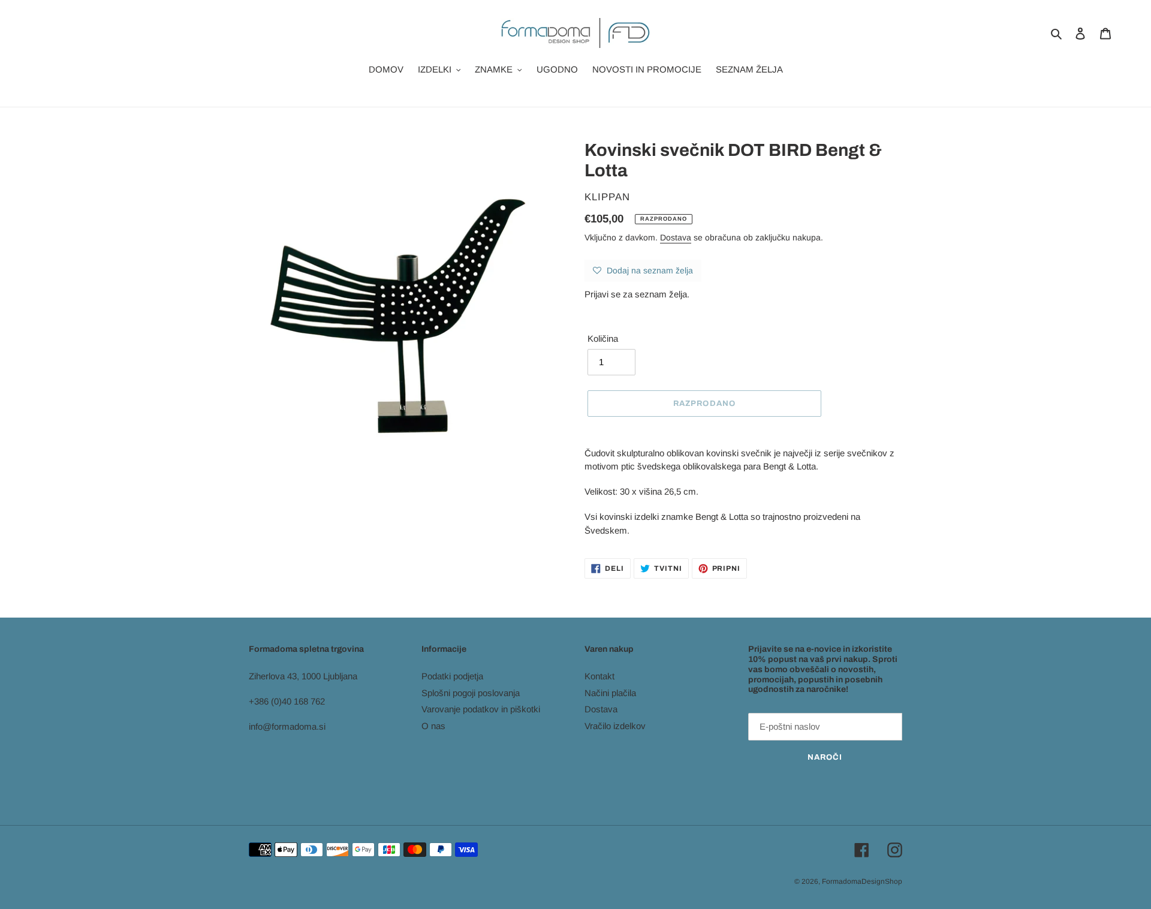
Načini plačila (610, 693)
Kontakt (599, 676)
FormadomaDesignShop (862, 881)
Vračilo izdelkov (615, 726)
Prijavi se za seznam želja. (636, 294)
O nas (433, 726)
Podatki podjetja (452, 676)
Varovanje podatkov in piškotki (480, 709)
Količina (602, 338)
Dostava (675, 237)
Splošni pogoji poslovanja (470, 693)
